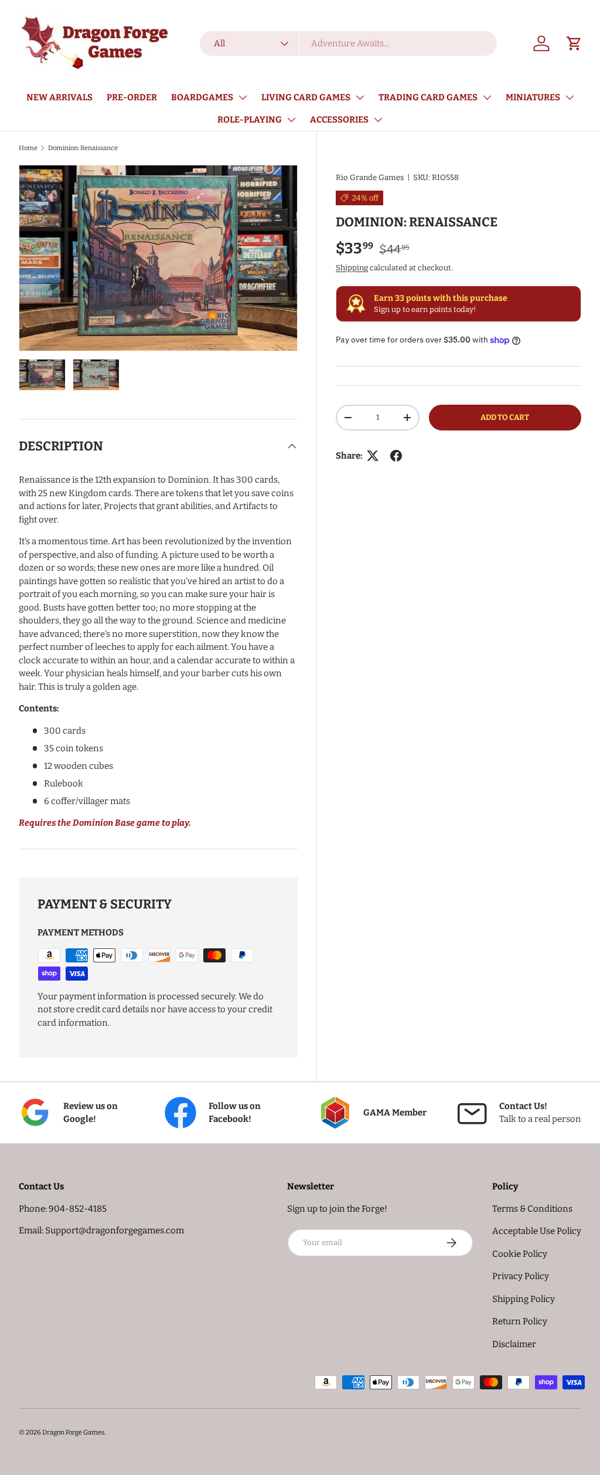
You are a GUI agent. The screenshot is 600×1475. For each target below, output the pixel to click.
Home (28, 148)
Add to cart (504, 417)
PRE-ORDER (132, 97)
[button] (574, 43)
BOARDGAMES (202, 97)
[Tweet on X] (372, 455)
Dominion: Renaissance (83, 148)
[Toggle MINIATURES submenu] (569, 97)
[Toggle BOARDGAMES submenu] (243, 97)
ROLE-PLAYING (249, 119)
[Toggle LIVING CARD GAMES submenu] (360, 97)
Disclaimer (514, 1344)
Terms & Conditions (532, 1208)
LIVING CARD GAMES (305, 97)
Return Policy (519, 1321)
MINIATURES (533, 97)
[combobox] (348, 43)
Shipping (352, 267)
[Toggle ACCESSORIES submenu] (378, 120)
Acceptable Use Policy (536, 1231)
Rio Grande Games (370, 177)
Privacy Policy (520, 1276)
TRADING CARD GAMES (428, 97)
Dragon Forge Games (73, 1432)
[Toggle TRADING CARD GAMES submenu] (487, 97)
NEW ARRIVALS (59, 97)
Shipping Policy (523, 1299)
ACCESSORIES (339, 119)
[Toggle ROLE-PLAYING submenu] (291, 120)
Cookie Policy (519, 1254)
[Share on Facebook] (396, 455)
